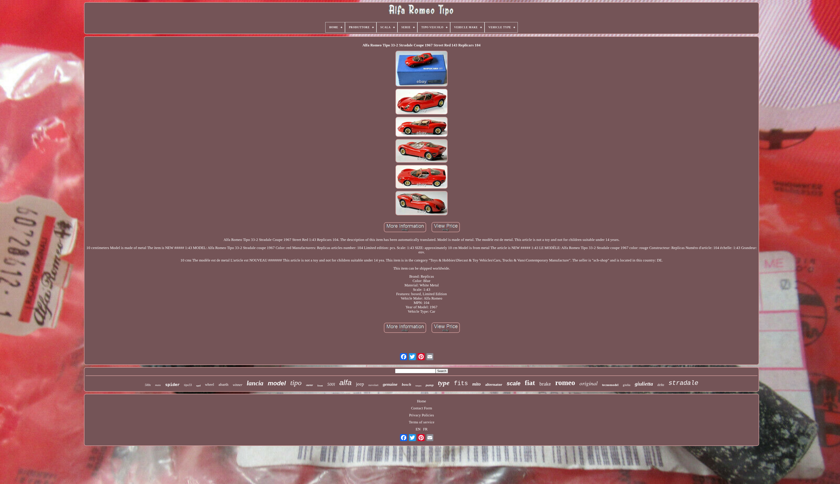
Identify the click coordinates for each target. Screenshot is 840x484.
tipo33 (188, 385)
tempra (418, 385)
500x (148, 385)
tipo (296, 383)
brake (545, 384)
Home (421, 401)
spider (172, 384)
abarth (223, 384)
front (320, 385)
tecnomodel (610, 385)
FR (425, 429)
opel (198, 385)
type (444, 383)
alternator (493, 384)
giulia (626, 384)
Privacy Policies (421, 415)
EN (418, 429)
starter (309, 385)
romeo (565, 383)
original (588, 383)
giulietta (644, 384)
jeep (360, 384)
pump (430, 385)
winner (237, 385)
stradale (683, 383)
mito (476, 384)
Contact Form (421, 408)
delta (660, 385)
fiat (530, 383)
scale (513, 383)
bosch (406, 384)
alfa (345, 382)
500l (331, 384)
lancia (255, 383)
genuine (390, 384)
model (277, 383)
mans (158, 385)
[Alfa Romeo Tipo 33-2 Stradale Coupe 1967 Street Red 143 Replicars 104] (421, 69)
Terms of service (421, 422)
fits (461, 383)
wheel (209, 384)
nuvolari (373, 385)
